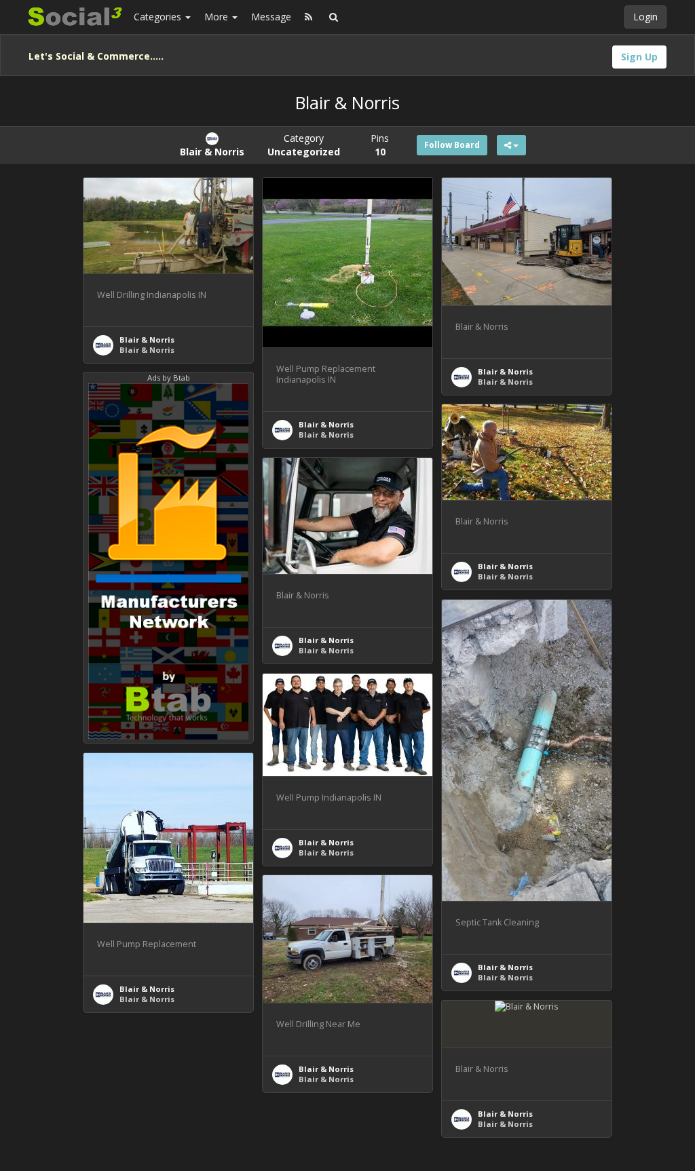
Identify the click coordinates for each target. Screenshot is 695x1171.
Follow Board (452, 145)
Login (645, 16)
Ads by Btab (168, 377)
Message (271, 16)
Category (303, 145)
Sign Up (639, 56)
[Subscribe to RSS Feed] (308, 17)
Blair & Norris (146, 339)
